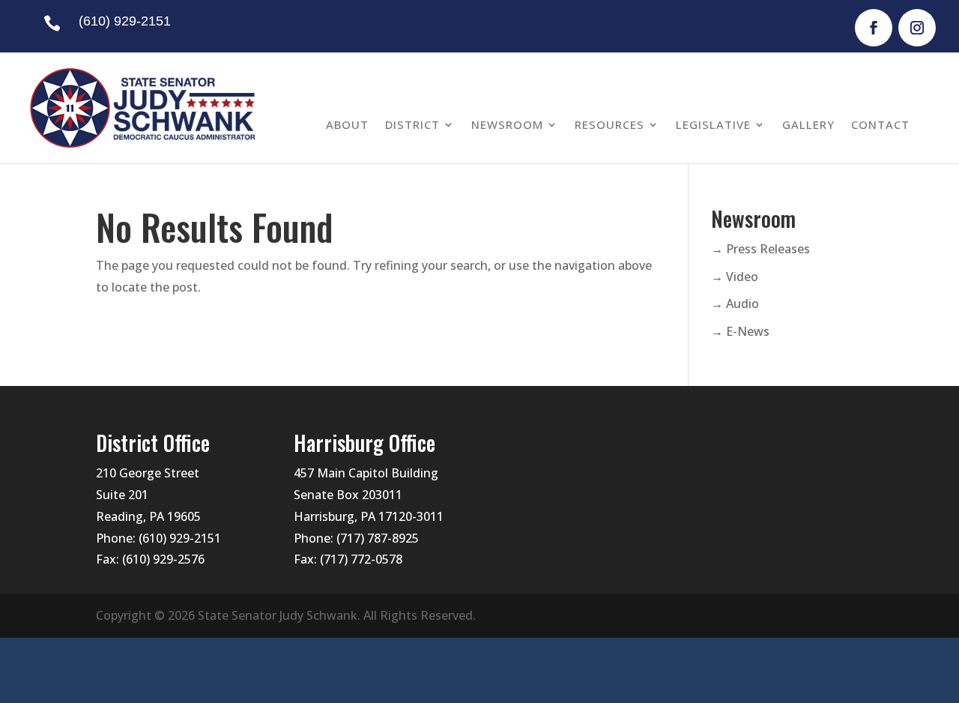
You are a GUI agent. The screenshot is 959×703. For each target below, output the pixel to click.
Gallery (808, 124)
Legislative (713, 124)
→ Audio (735, 303)
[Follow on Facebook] (873, 27)
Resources (609, 124)
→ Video (734, 276)
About (347, 124)
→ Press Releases (760, 249)
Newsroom (507, 124)
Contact (880, 124)
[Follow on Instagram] (917, 27)
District (412, 124)
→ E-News (740, 331)
